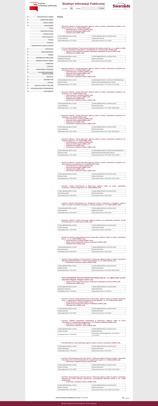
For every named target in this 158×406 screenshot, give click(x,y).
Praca (51, 28)
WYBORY (50, 66)
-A (62, 9)
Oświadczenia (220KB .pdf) (75, 305)
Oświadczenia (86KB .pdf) (75, 283)
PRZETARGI (49, 49)
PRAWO (50, 55)
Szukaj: (78, 8)
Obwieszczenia (48, 34)
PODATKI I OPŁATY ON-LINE (44, 85)
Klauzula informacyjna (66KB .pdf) (78, 31)
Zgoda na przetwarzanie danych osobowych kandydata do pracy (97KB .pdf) (93, 281)
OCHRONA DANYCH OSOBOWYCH (42, 88)
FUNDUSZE (49, 63)
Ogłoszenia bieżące (47, 31)
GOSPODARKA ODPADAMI (44, 69)
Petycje (50, 40)
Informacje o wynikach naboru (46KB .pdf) (80, 123)
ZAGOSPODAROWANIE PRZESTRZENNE (45, 73)
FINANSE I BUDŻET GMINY (44, 60)
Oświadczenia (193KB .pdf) (75, 244)
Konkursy (50, 42)
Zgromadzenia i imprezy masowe (42, 45)
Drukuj (126, 398)
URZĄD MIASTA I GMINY (45, 17)
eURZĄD (50, 82)
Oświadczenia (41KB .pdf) (75, 33)
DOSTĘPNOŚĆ (48, 91)
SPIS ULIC (50, 77)
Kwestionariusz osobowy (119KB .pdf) (79, 29)
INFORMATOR (48, 79)
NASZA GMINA (48, 23)
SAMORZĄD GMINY (46, 20)
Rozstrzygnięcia (47, 37)
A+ (66, 8)
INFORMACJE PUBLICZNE (44, 58)
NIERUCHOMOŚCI (47, 52)
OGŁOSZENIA (48, 25)
